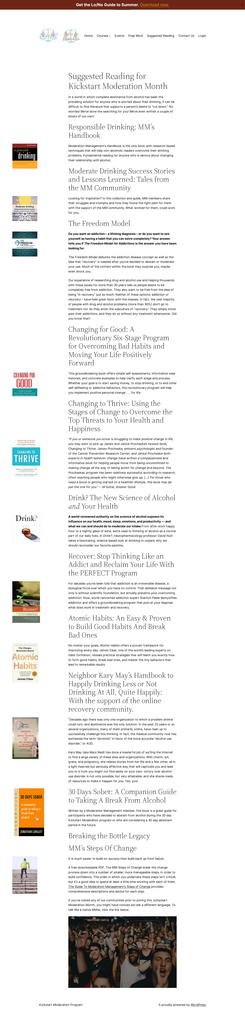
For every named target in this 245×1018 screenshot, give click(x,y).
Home (88, 35)
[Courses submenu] (110, 36)
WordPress (198, 1005)
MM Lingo (123, 952)
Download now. (154, 4)
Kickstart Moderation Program (60, 1005)
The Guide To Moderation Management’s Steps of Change (109, 886)
